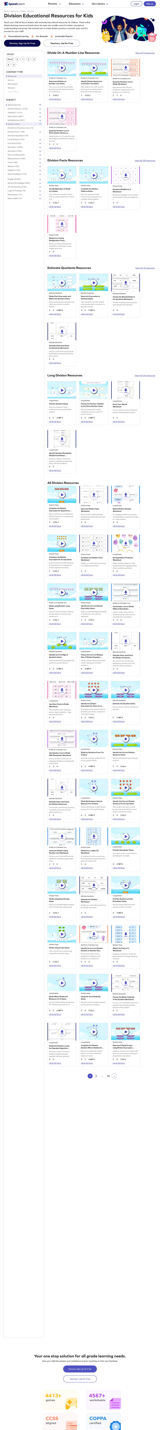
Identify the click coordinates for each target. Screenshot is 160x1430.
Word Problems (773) (17, 174)
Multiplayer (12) (15, 195)
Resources (15, 11)
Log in (136, 4)
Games (11, 80)
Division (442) (14, 124)
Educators (74, 3)
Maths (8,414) (14, 105)
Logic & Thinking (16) (17, 191)
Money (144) (13, 166)
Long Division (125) (16, 139)
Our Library (98, 3)
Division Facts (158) (16, 132)
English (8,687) (14, 179)
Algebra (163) (14, 170)
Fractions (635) (14, 143)
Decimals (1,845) (15, 147)
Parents (53, 3)
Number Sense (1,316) (18, 109)
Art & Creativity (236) (17, 187)
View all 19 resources (144, 268)
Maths (23, 11)
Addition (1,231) (15, 113)
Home (6, 11)
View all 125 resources (145, 375)
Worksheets (13, 84)
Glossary (11, 88)
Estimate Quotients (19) (18, 136)
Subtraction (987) (16, 116)
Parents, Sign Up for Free (22, 43)
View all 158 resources (145, 160)
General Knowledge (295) (19, 183)
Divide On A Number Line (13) (20, 128)
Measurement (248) (17, 159)
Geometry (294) (15, 151)
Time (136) (13, 163)
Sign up (149, 4)
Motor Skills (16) (15, 198)
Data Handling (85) (16, 155)
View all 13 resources (144, 53)
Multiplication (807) (16, 120)
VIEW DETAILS (55, 99)
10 (108, 1076)
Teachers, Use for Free (61, 43)
